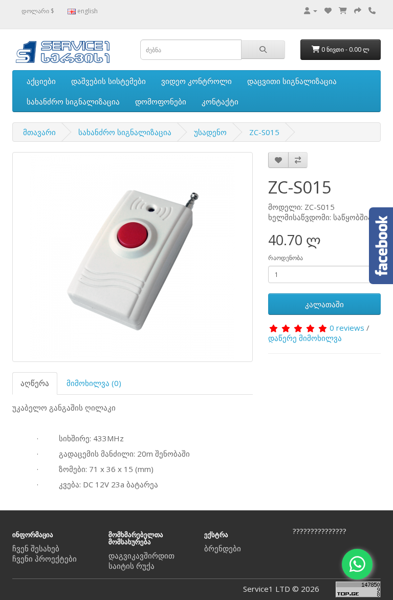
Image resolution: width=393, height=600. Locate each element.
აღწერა (34, 383)
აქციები (41, 81)
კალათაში (324, 304)
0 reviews (347, 328)
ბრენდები (222, 548)
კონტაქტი (220, 101)
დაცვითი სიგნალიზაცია (292, 81)
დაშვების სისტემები (108, 81)
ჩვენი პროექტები (44, 558)
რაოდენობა (285, 257)
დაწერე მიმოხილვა (305, 338)
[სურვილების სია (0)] (328, 10)
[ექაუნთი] (310, 10)
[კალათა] (343, 10)
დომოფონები (160, 101)
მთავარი (39, 132)
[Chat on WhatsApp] (357, 564)
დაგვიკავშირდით (141, 555)
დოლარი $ (37, 11)
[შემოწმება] (357, 10)
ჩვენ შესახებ (35, 548)
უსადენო (210, 132)
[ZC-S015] (132, 257)
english (87, 11)
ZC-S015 (264, 132)
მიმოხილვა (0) (94, 383)
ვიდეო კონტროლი (196, 81)
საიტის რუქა (131, 566)
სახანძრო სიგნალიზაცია (73, 101)
